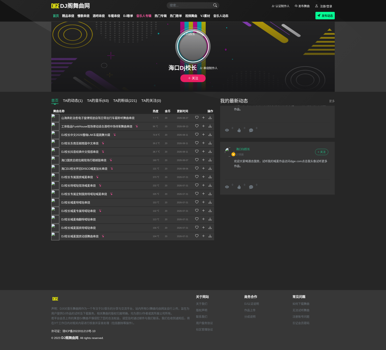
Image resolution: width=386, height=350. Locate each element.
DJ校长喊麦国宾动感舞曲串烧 (80, 236)
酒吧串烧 (99, 16)
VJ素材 (205, 16)
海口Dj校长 (243, 147)
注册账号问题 (301, 316)
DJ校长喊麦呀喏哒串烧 (75, 202)
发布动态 (327, 15)
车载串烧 (114, 16)
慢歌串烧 (83, 16)
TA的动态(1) (73, 101)
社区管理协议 (204, 329)
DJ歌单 (128, 16)
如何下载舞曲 (301, 303)
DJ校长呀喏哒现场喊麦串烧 (78, 185)
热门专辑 (161, 16)
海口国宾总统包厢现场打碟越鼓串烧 (83, 160)
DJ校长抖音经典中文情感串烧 (80, 151)
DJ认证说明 (251, 303)
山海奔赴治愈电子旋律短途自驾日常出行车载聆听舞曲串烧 (97, 118)
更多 (332, 101)
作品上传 (250, 310)
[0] (251, 128)
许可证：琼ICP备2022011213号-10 (73, 331)
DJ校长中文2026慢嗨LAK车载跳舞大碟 (85, 134)
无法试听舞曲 (301, 310)
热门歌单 (176, 16)
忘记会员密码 (301, 323)
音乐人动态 (220, 16)
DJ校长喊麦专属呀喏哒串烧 (78, 211)
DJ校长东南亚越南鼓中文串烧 (80, 143)
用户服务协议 (204, 323)
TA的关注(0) (151, 101)
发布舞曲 (304, 6)
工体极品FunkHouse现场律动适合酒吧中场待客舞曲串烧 (96, 126)
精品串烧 (68, 16)
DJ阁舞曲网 (69, 338)
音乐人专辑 (143, 16)
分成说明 (250, 316)
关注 (194, 78)
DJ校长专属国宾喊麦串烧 (77, 177)
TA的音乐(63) (98, 101)
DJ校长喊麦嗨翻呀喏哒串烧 (78, 219)
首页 (56, 16)
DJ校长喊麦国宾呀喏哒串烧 (78, 227)
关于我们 (201, 303)
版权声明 (201, 310)
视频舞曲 (191, 16)
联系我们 (201, 316)
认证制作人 (282, 6)
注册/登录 (325, 6)
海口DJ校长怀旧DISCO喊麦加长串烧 (84, 168)
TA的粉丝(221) (125, 101)
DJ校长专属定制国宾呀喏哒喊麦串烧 (84, 194)
